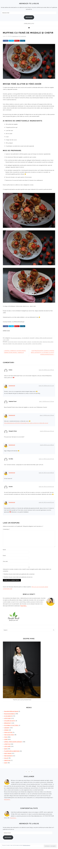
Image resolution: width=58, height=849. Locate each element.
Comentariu (6, 529)
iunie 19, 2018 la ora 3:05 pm (46, 370)
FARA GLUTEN (8, 732)
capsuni (29, 341)
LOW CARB (6, 340)
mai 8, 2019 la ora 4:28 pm (47, 445)
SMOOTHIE (7, 760)
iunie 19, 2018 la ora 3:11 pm (46, 385)
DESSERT (32, 338)
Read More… (23, 605)
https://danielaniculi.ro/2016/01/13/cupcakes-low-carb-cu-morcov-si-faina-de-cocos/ (26, 423)
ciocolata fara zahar (37, 341)
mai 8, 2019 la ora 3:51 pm (47, 431)
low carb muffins (27, 343)
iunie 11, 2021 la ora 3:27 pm (46, 459)
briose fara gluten (12, 341)
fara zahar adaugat (17, 343)
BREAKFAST (7, 723)
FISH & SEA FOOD (9, 734)
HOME (5, 739)
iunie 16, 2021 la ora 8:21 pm (46, 486)
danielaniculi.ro (29, 23)
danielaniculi (12, 385)
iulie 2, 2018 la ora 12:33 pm (46, 401)
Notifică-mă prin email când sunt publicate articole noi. (18, 577)
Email (4, 555)
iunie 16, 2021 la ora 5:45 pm (46, 472)
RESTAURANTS (8, 755)
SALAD (6, 758)
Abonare (29, 17)
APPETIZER (7, 718)
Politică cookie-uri (26, 845)
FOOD (5, 737)
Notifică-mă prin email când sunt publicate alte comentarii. (19, 574)
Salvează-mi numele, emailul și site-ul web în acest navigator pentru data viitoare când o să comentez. (27, 570)
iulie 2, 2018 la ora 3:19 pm (47, 415)
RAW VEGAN (7, 753)
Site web (5, 561)
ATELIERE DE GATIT (9, 720)
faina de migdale (7, 343)
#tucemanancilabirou (16, 338)
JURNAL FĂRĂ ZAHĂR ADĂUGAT (43, 338)
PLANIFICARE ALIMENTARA (11, 751)
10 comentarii (22, 36)
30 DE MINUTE (25, 338)
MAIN (5, 748)
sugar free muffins (37, 343)
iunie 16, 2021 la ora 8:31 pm (46, 502)
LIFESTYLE (7, 744)
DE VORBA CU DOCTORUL (11, 725)
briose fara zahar (22, 341)
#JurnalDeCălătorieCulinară (11, 711)
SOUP (5, 762)
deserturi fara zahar (48, 341)
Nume (4, 549)
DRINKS (6, 730)
